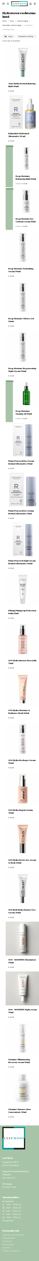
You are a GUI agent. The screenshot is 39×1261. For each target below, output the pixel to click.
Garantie (6, 1247)
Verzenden (7, 1241)
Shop (12, 21)
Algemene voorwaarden (13, 1235)
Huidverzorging (22, 21)
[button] (3, 4)
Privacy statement (11, 1251)
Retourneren (8, 1244)
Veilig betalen (8, 1238)
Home (4, 21)
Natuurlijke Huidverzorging (11, 25)
